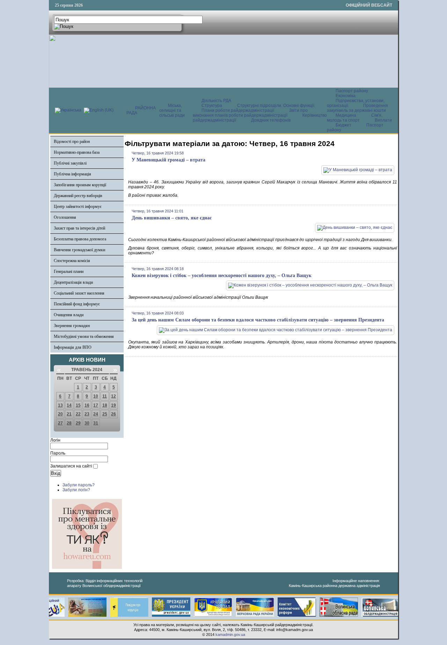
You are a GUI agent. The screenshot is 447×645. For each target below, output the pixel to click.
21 (69, 414)
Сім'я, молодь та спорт (354, 118)
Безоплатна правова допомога (80, 239)
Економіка (346, 95)
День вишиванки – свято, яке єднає (172, 217)
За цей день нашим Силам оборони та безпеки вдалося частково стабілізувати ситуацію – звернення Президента (258, 319)
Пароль (57, 453)
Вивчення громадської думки (79, 249)
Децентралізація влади (73, 282)
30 (87, 423)
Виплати (383, 120)
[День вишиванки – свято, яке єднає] (354, 227)
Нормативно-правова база (77, 152)
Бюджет (344, 125)
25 (104, 414)
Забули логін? (76, 489)
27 (60, 423)
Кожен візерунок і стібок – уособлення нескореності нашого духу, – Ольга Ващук (222, 275)
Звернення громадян (72, 325)
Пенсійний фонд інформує (77, 304)
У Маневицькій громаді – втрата (168, 159)
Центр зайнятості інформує (78, 206)
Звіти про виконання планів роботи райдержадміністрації (250, 113)
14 (69, 405)
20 (60, 414)
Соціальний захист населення (79, 293)
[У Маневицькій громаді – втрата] (357, 169)
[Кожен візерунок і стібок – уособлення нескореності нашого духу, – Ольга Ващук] (310, 285)
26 (113, 414)
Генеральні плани (68, 271)
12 (113, 396)
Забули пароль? (79, 485)
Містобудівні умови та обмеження (84, 336)
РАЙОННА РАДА (141, 110)
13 (60, 405)
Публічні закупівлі (70, 163)
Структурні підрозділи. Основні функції (275, 105)
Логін (55, 440)
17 (95, 405)
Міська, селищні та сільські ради (172, 110)
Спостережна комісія (72, 260)
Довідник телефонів (271, 120)
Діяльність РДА (216, 100)
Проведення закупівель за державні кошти (357, 108)
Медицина (346, 115)
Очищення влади (68, 314)
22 (78, 414)
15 (78, 405)
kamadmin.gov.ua (230, 634)
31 (95, 423)
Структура (211, 105)
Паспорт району (352, 90)
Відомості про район (72, 141)
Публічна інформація (72, 174)
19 (113, 405)
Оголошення (65, 217)
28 (69, 423)
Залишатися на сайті (71, 466)
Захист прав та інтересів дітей (79, 228)
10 (95, 396)
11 (104, 396)
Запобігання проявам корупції (80, 184)
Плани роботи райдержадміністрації (237, 110)
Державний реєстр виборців (78, 195)
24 (95, 414)
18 (104, 405)
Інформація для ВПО (72, 347)
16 (87, 405)
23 (87, 414)
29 (78, 423)
